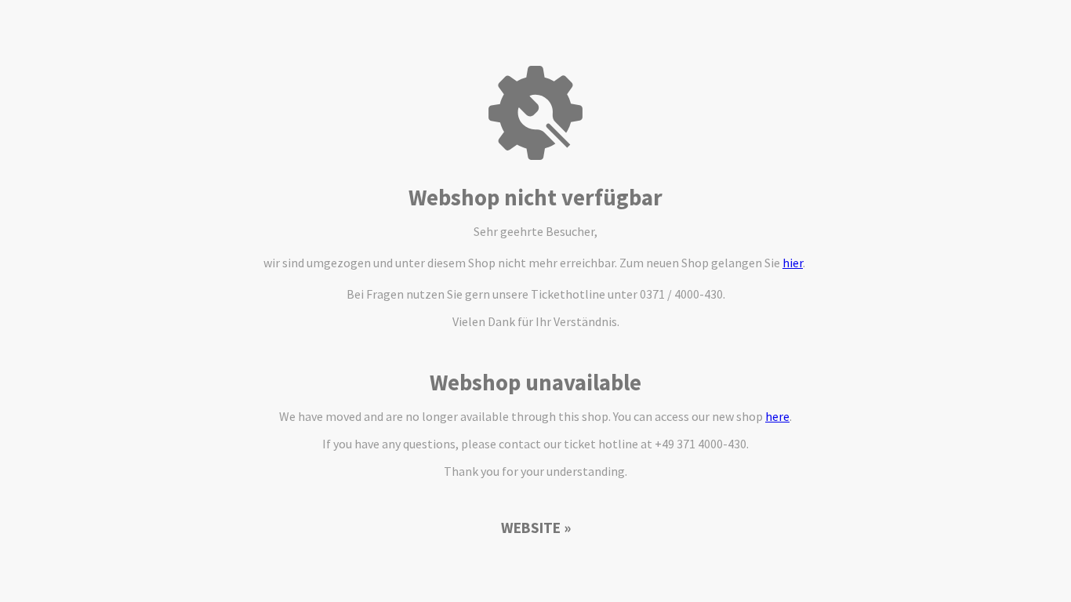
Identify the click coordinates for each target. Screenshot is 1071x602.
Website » (536, 527)
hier (792, 262)
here (777, 416)
